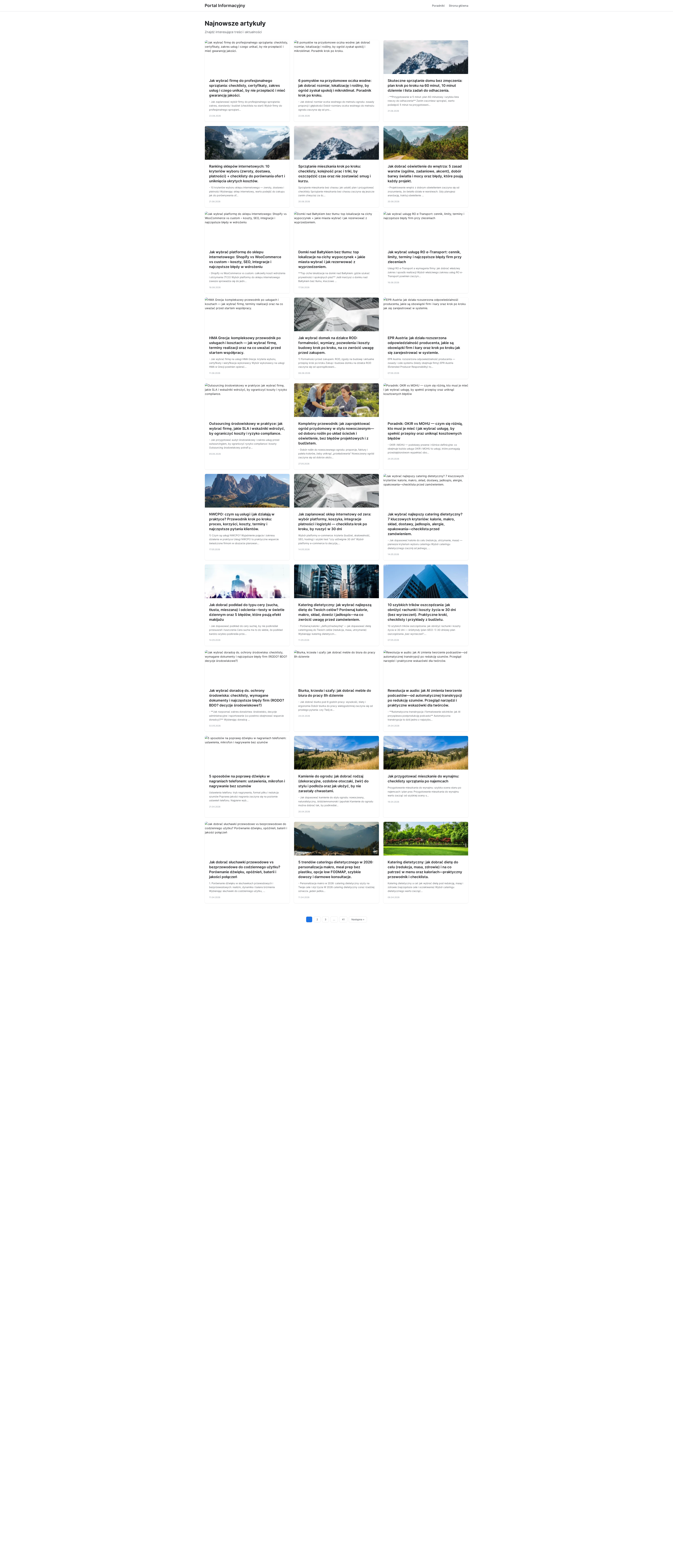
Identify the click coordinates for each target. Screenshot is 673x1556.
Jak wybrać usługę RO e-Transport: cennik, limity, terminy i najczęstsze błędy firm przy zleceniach (425, 257)
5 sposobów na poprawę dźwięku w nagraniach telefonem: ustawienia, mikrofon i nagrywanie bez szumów (247, 781)
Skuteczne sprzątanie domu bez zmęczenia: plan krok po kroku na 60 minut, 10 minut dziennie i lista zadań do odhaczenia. (425, 86)
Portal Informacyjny (225, 5)
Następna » (357, 919)
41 (343, 919)
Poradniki (438, 5)
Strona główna (458, 5)
